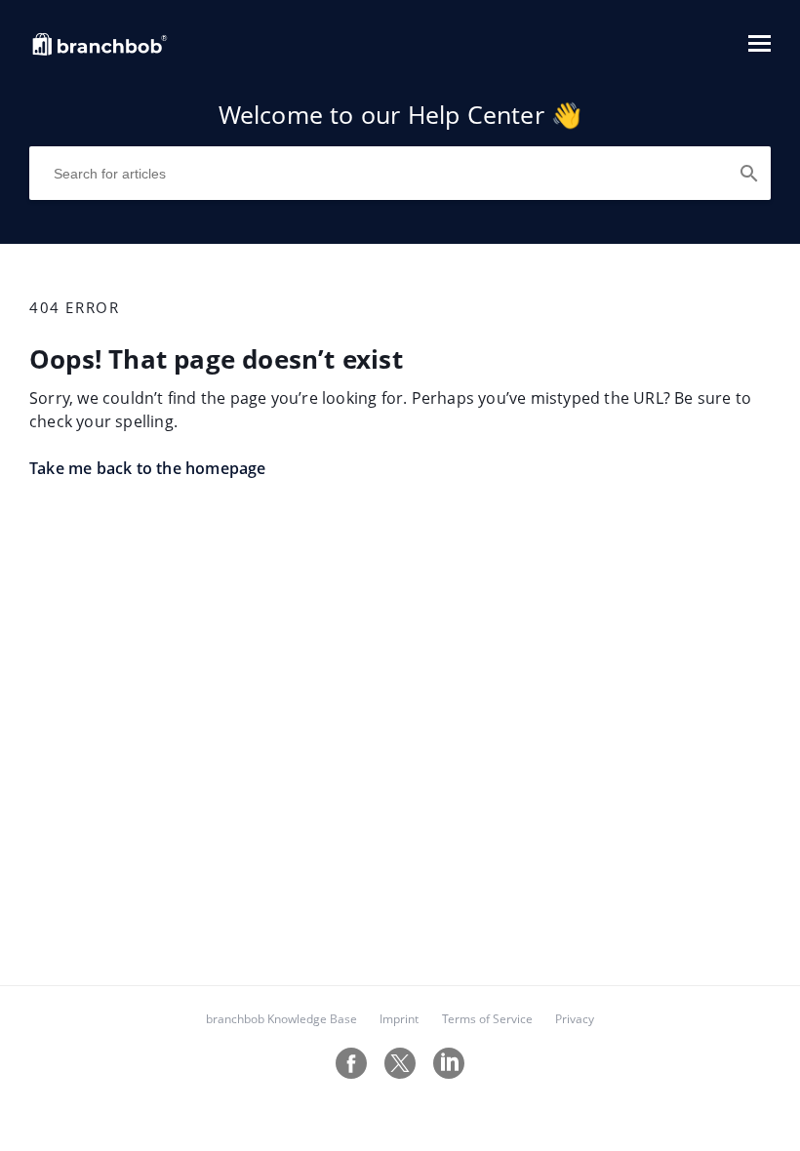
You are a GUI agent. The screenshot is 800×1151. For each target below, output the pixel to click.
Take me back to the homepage (147, 468)
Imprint (399, 1019)
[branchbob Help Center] (100, 52)
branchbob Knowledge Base (281, 1019)
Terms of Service (487, 1019)
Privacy (574, 1019)
